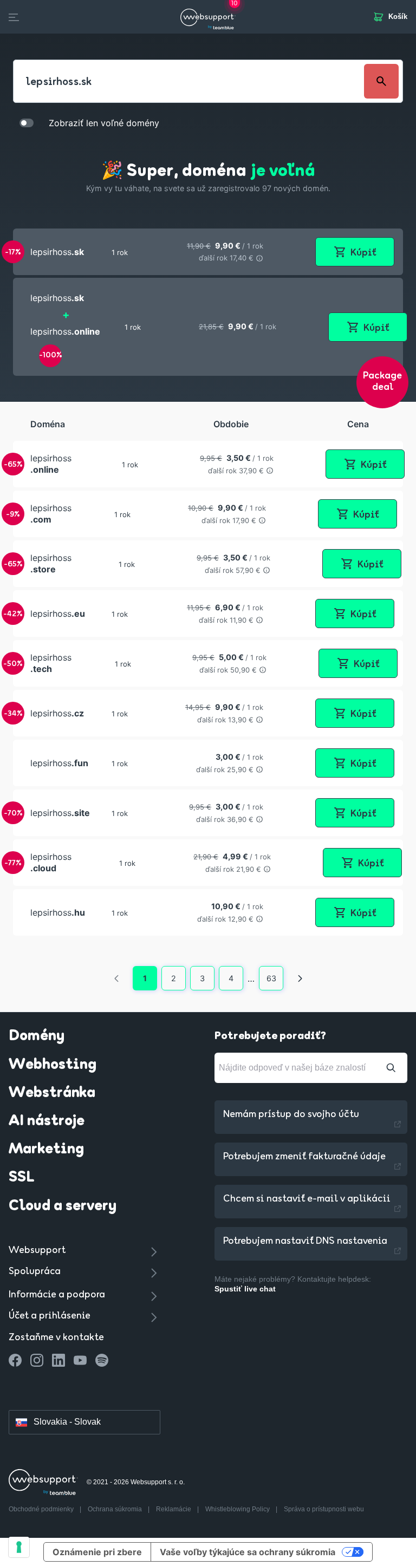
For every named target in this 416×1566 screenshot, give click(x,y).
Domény (36, 1036)
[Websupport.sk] (208, 17)
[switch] (26, 122)
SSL (22, 1178)
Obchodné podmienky (42, 1509)
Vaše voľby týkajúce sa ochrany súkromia (247, 1552)
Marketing (46, 1150)
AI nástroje (46, 1121)
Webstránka (52, 1093)
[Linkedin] (58, 1360)
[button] (208, 252)
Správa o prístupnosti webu (324, 1509)
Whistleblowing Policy (238, 1509)
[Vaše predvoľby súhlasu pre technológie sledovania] (19, 1547)
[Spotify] (101, 1360)
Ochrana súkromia (116, 1509)
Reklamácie (174, 1509)
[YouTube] (80, 1360)
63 (271, 978)
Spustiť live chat (245, 1288)
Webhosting (52, 1065)
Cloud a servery (62, 1206)
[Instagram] (36, 1360)
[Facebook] (15, 1360)
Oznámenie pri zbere (97, 1552)
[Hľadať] (391, 1068)
